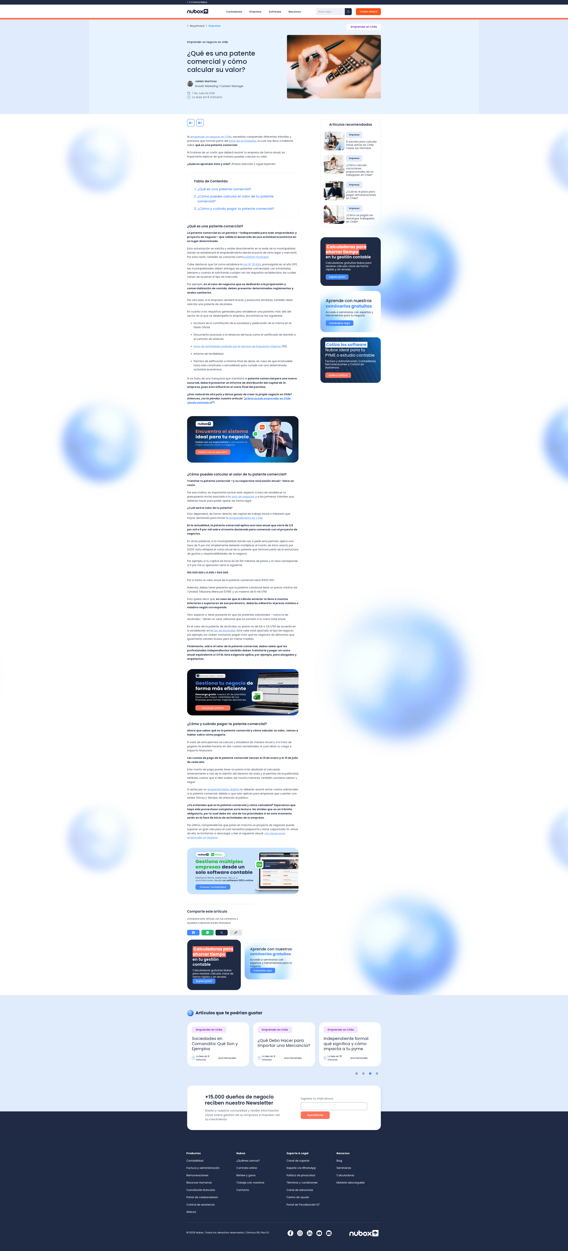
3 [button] (370, 1073)
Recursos (295, 11)
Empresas (215, 25)
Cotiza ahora (368, 11)
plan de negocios (243, 496)
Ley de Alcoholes (224, 630)
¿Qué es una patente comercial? (224, 189)
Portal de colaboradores (202, 1197)
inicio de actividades (242, 141)
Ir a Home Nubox (198, 2)
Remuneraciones (197, 1175)
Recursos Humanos (199, 1182)
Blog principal (197, 25)
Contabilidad (194, 1160)
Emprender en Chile (364, 27)
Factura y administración (203, 1168)
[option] (218, 1047)
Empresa (255, 11)
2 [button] (363, 1073)
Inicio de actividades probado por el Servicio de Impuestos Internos (237, 346)
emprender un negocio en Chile (210, 137)
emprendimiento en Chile (246, 518)
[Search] (348, 11)
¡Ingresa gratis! (204, 981)
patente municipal (256, 257)
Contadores (234, 11)
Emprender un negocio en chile (207, 42)
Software (275, 11)
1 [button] (356, 1073)
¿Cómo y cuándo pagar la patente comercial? (235, 208)
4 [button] (377, 1073)
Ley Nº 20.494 (252, 264)
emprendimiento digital (223, 789)
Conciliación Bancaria (200, 1190)
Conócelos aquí (262, 970)
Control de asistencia (200, 1204)
